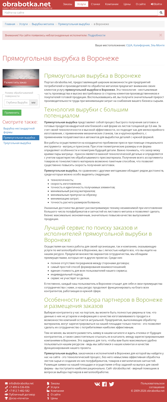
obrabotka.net (26, 4)
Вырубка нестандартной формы (19, 130)
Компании (111, 4)
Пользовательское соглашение (153, 385)
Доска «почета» (19, 398)
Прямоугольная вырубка (19, 137)
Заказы (67, 4)
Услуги (81, 4)
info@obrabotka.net (21, 383)
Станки (95, 4)
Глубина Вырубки (17, 99)
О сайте (141, 4)
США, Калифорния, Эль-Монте (145, 45)
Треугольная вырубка (17, 143)
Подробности (96, 35)
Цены (127, 4)
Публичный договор (22, 394)
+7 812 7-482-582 (19, 391)
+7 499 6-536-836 (19, 387)
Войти (157, 4)
